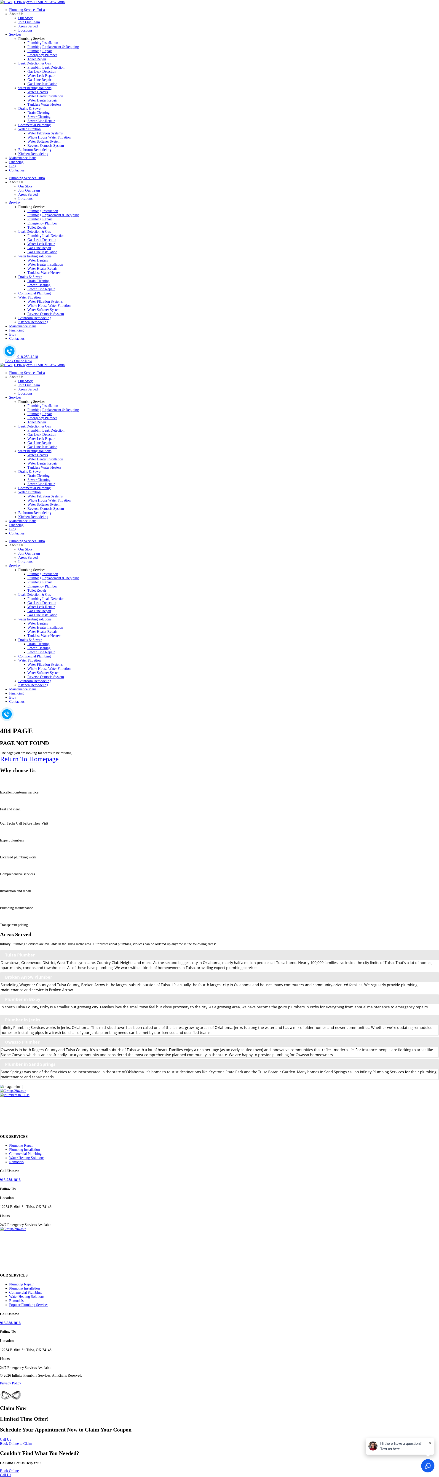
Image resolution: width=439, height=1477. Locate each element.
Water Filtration (29, 129)
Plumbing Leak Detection (45, 67)
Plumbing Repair (39, 51)
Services (15, 34)
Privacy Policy (10, 1383)
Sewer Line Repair (41, 121)
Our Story (25, 18)
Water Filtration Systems (45, 133)
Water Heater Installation (45, 96)
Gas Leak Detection (41, 71)
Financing (16, 162)
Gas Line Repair (39, 80)
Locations (25, 30)
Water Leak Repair (41, 75)
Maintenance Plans (22, 158)
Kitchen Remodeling (33, 154)
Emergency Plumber (42, 55)
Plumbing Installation (42, 43)
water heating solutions (34, 88)
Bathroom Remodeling (34, 150)
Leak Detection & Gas (34, 63)
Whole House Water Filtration (49, 137)
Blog (12, 166)
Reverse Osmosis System (45, 145)
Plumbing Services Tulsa (27, 10)
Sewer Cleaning (39, 117)
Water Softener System (43, 141)
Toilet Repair (36, 59)
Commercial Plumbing (34, 125)
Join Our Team (29, 22)
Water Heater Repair (42, 100)
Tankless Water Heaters (44, 104)
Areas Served (28, 26)
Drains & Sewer (30, 108)
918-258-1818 (10, 1180)
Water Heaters (37, 92)
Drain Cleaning (38, 113)
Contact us (16, 170)
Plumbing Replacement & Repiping (53, 47)
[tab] (219, 955)
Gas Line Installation (42, 84)
